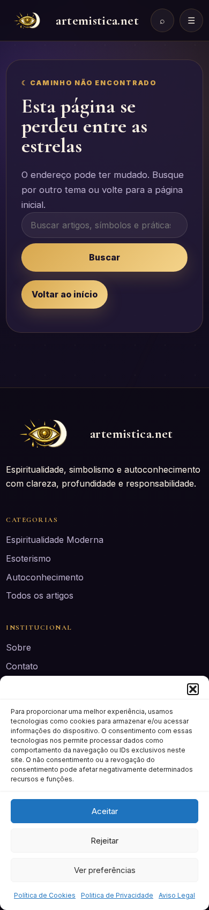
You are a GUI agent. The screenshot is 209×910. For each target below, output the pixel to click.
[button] (193, 689)
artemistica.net (97, 20)
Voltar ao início (65, 294)
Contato (22, 666)
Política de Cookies (45, 895)
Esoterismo (28, 558)
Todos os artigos (39, 595)
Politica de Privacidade (117, 895)
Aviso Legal (177, 895)
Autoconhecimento (45, 577)
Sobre (18, 647)
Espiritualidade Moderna (54, 539)
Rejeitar (104, 841)
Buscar (104, 257)
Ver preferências (105, 870)
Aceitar (105, 811)
